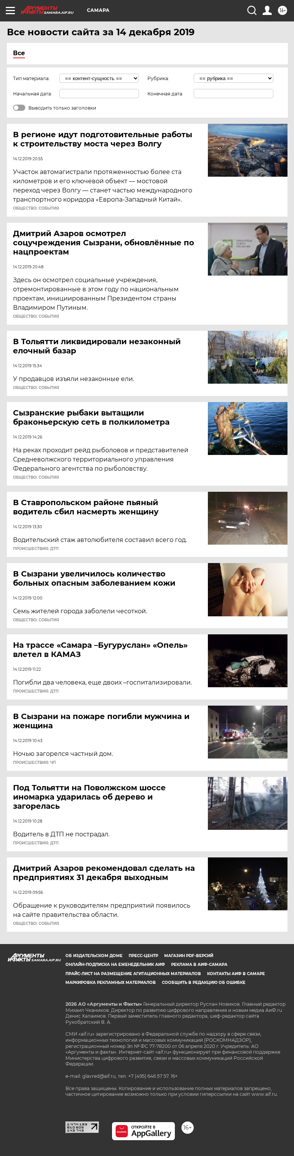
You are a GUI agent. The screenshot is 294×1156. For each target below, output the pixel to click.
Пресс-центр (143, 955)
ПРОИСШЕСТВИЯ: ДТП (36, 549)
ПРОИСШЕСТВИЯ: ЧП (34, 763)
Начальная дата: (32, 94)
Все (19, 53)
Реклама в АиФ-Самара (199, 964)
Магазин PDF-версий (188, 955)
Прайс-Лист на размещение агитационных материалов (133, 973)
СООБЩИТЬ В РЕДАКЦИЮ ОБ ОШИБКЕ (203, 982)
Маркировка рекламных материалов (110, 982)
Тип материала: (31, 78)
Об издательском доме (93, 955)
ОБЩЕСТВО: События (36, 208)
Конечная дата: (165, 94)
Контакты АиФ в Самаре (236, 973)
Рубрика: (158, 78)
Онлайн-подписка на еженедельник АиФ (115, 964)
